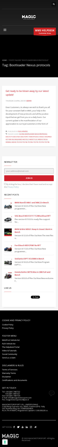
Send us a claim (8, 357)
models (8, 142)
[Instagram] (31, 427)
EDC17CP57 (24, 137)
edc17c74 (9, 137)
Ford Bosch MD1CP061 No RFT (28, 245)
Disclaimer (6, 376)
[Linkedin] (27, 427)
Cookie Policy (7, 324)
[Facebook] (14, 427)
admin (29, 101)
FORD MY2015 (34, 137)
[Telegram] (35, 427)
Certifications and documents (14, 380)
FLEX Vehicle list (8, 343)
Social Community (9, 354)
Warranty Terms (9, 373)
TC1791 (36, 142)
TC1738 (25, 142)
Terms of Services (9, 369)
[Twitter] (18, 427)
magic (41, 137)
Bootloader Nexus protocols (36, 134)
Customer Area (44, 31)
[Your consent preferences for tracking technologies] (5, 442)
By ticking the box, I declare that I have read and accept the (28, 185)
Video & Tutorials (9, 350)
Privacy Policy (13, 187)
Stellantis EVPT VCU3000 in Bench (29, 258)
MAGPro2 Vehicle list (11, 340)
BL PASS (21, 134)
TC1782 (30, 142)
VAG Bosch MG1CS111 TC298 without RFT (33, 216)
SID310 (14, 142)
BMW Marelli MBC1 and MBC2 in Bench (32, 202)
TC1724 (19, 142)
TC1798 (46, 142)
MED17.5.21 (33, 139)
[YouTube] (22, 427)
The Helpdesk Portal (10, 347)
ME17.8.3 (25, 139)
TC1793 (41, 142)
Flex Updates (22, 131)
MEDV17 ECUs (42, 139)
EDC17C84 (16, 137)
